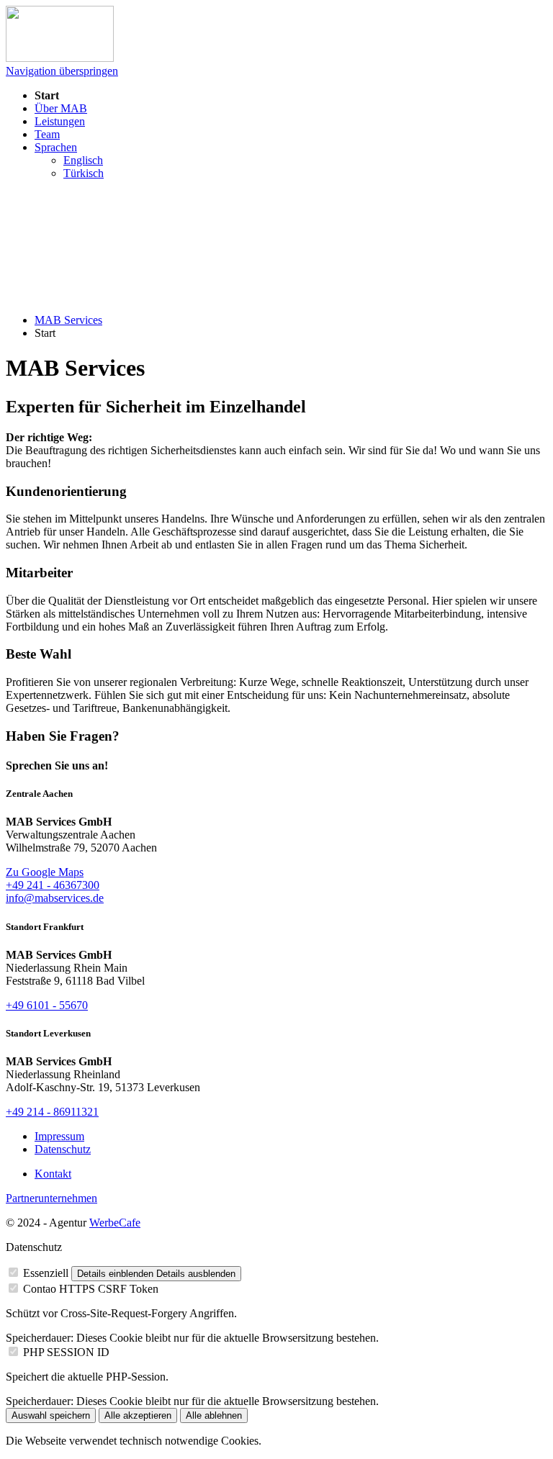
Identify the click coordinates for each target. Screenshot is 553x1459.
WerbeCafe (114, 1222)
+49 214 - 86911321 (52, 1112)
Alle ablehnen (214, 1415)
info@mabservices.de (55, 898)
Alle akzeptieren (137, 1415)
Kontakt (53, 1173)
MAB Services (68, 320)
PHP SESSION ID (66, 1352)
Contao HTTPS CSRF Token (90, 1289)
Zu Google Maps (45, 872)
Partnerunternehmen (51, 1198)
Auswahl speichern (51, 1415)
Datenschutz (63, 1149)
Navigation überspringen (62, 71)
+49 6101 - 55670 (47, 1005)
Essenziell (45, 1273)
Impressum (59, 1136)
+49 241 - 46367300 (52, 885)
